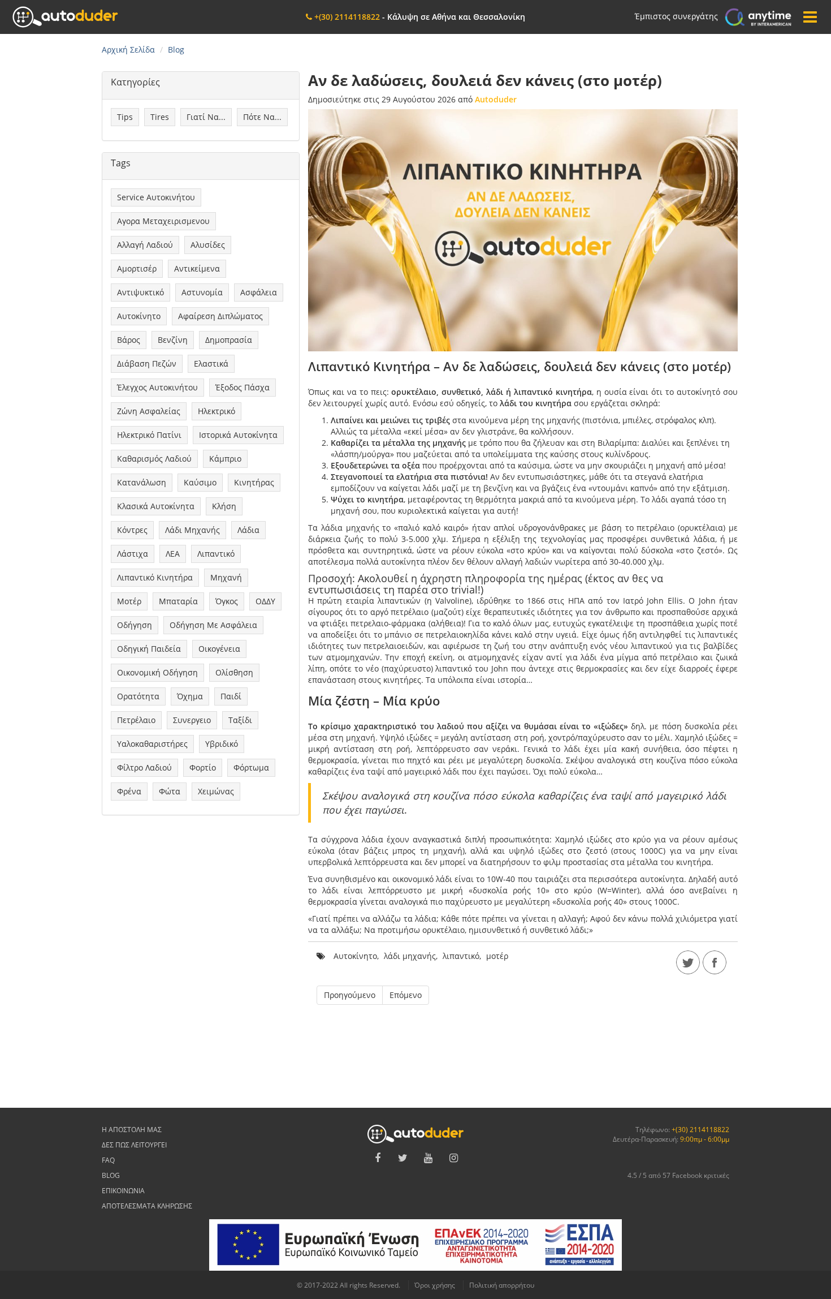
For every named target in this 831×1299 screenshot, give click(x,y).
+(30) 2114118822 (700, 1129)
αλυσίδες (208, 244)
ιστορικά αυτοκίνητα (238, 434)
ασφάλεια (258, 292)
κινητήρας (254, 482)
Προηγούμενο (349, 995)
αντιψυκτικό (140, 292)
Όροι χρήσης (434, 1285)
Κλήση (224, 506)
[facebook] (714, 962)
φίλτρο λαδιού (144, 767)
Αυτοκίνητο (139, 316)
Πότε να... (262, 116)
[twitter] (688, 962)
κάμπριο (225, 458)
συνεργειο (192, 720)
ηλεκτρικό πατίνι (149, 434)
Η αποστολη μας (132, 1129)
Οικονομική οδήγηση (157, 672)
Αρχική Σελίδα (128, 49)
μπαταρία (178, 601)
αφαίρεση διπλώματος (220, 316)
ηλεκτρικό (216, 411)
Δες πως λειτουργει (134, 1145)
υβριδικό (221, 743)
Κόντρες (132, 529)
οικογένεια (219, 648)
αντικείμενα (197, 268)
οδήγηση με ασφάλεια (213, 625)
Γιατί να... (206, 116)
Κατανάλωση (141, 482)
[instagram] (453, 1158)
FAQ (108, 1160)
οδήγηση (134, 625)
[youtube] (428, 1158)
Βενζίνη (173, 339)
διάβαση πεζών (146, 363)
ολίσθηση (234, 672)
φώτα (169, 791)
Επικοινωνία (123, 1190)
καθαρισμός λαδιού (154, 458)
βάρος (128, 339)
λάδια (248, 529)
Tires (159, 116)
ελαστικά (211, 363)
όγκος (226, 601)
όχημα (190, 696)
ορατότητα (138, 696)
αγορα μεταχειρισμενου (163, 221)
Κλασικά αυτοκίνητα (155, 506)
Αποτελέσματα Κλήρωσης (147, 1206)
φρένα (129, 791)
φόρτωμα (251, 767)
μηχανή (226, 577)
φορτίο (202, 767)
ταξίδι (240, 720)
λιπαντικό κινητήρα (155, 577)
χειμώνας (216, 791)
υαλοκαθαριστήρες (152, 743)
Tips (125, 116)
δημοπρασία (228, 339)
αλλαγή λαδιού (145, 244)
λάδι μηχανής (192, 529)
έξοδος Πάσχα (242, 387)
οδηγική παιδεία (149, 648)
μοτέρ (129, 601)
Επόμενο (405, 995)
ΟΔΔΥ (265, 601)
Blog (111, 1175)
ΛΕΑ (173, 553)
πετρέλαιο (136, 720)
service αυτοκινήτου (156, 197)
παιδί (230, 696)
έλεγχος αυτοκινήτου (157, 387)
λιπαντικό (216, 553)
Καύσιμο (200, 482)
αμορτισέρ (137, 268)
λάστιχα (132, 553)
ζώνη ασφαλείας (148, 411)
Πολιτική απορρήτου (501, 1285)
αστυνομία (202, 292)
